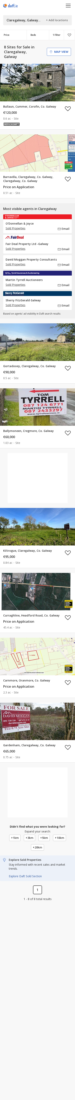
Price (6, 35)
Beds (33, 35)
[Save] (69, 35)
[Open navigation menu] (68, 5)
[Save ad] (68, 109)
